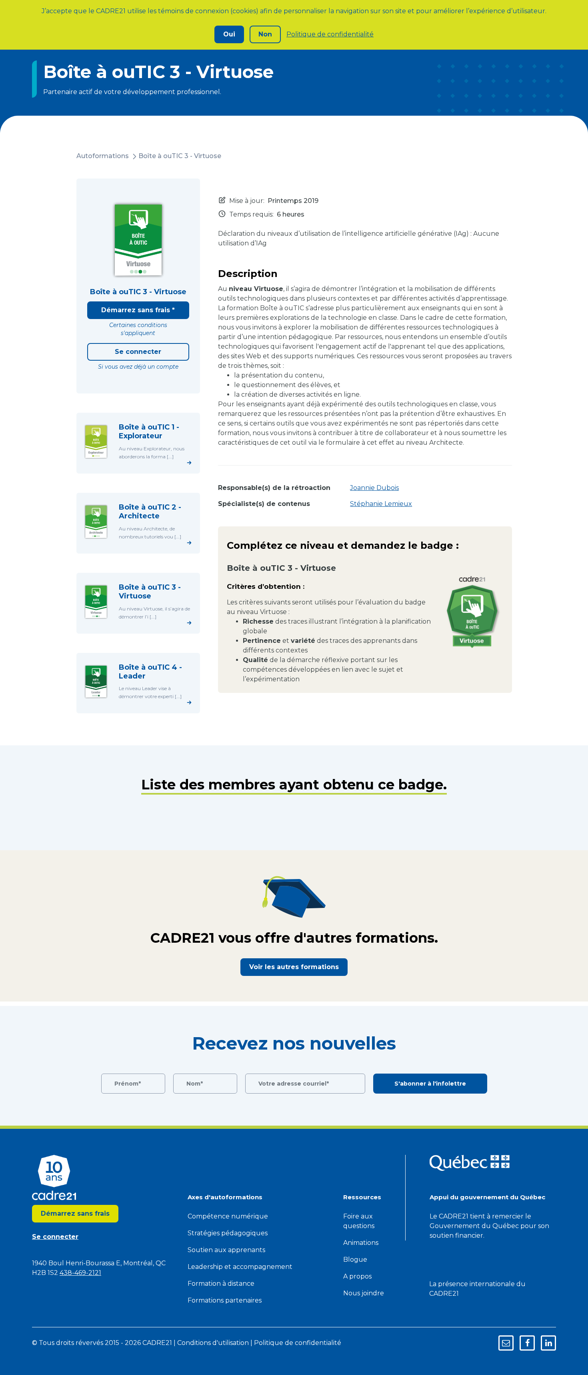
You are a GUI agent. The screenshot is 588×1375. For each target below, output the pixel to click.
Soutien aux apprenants (226, 1250)
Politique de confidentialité (330, 34)
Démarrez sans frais (75, 1213)
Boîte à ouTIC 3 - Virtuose (179, 156)
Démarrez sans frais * (138, 310)
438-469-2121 (80, 1273)
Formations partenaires (225, 1300)
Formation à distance (221, 1283)
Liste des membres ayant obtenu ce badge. (294, 784)
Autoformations (102, 156)
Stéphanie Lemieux (381, 504)
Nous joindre (363, 1293)
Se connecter (138, 351)
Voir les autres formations (294, 967)
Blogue (355, 1259)
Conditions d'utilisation (213, 1343)
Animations (360, 1243)
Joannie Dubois (374, 488)
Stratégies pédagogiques (228, 1233)
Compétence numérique (228, 1216)
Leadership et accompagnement (240, 1267)
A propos (357, 1276)
